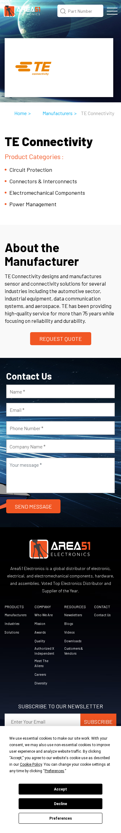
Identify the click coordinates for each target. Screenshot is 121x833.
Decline (60, 804)
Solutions (12, 632)
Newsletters (73, 615)
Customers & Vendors (73, 650)
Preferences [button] (54, 771)
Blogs (68, 623)
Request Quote (60, 338)
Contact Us (102, 615)
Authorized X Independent (44, 650)
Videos (69, 632)
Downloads (72, 641)
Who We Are (43, 615)
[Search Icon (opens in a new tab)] (63, 10)
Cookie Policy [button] (31, 764)
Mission (39, 623)
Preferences (60, 818)
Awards (40, 632)
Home (20, 113)
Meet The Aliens (41, 663)
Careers (40, 674)
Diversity (40, 683)
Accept (60, 789)
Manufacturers (58, 113)
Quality (39, 641)
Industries (12, 623)
